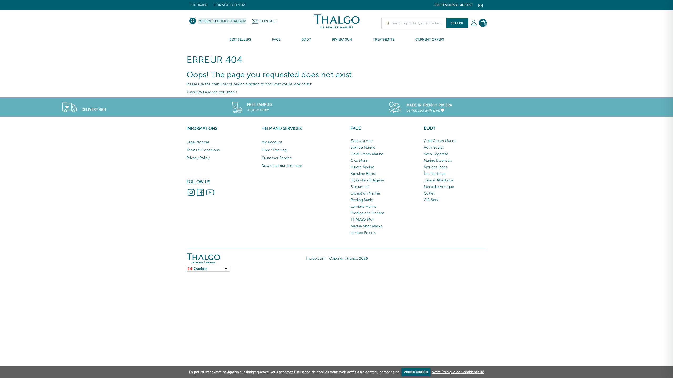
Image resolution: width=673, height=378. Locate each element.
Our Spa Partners (230, 5)
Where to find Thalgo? (222, 21)
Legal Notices (198, 142)
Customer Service (277, 158)
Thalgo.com (315, 258)
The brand (198, 5)
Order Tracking (274, 150)
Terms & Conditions (203, 150)
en (480, 5)
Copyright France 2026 (348, 258)
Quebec (200, 268)
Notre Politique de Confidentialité (458, 372)
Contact (268, 21)
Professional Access (453, 5)
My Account (272, 142)
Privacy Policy (198, 158)
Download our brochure (282, 166)
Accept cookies (416, 372)
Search (457, 23)
